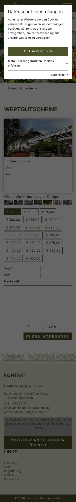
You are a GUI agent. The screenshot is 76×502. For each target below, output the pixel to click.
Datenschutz (59, 74)
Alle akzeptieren (38, 51)
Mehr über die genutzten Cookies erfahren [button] (31, 63)
